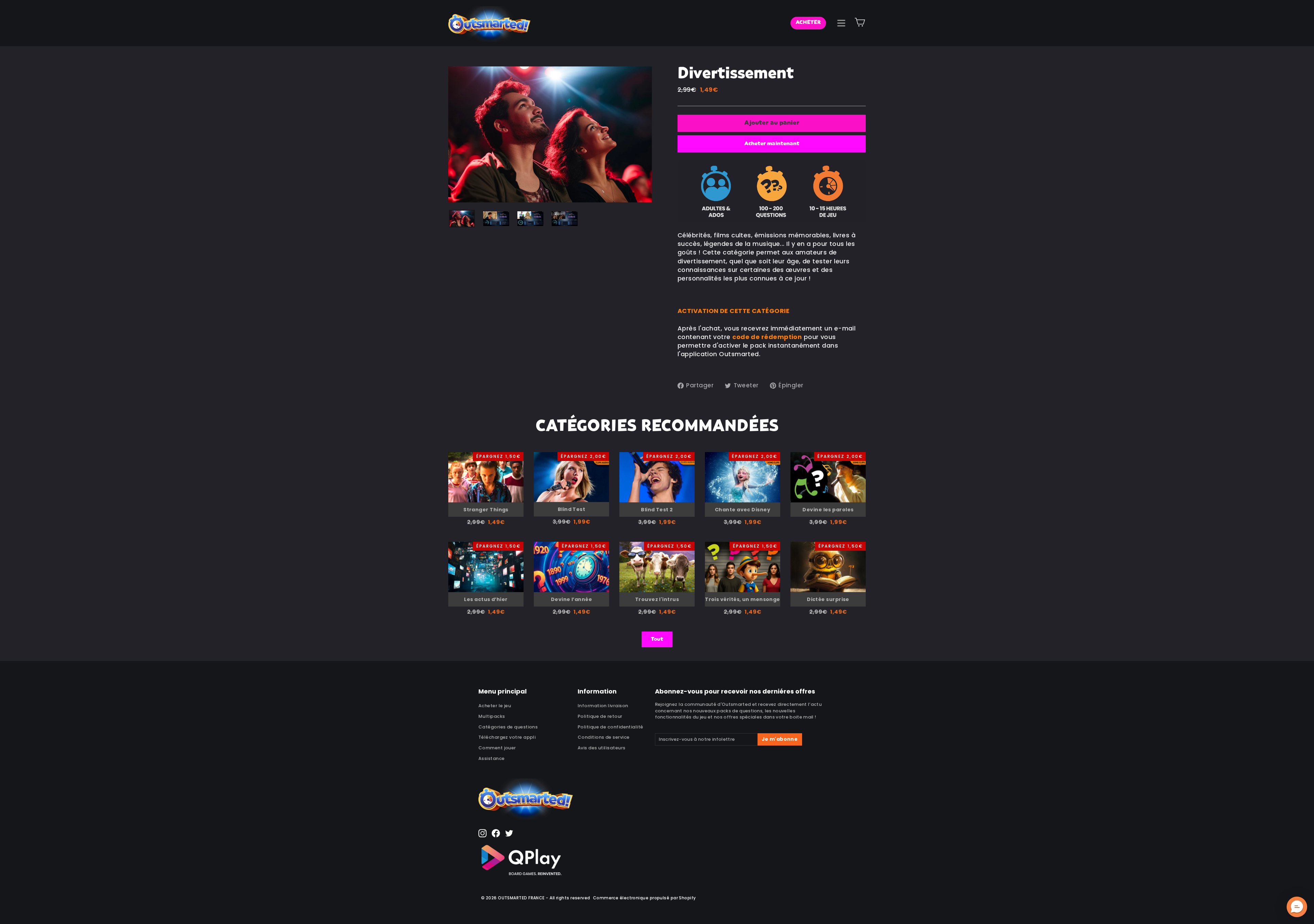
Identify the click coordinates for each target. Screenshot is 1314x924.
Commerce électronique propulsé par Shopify (644, 898)
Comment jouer (497, 748)
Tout (657, 639)
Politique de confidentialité (610, 727)
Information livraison (603, 705)
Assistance (491, 758)
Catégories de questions (508, 727)
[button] (1297, 907)
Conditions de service (603, 737)
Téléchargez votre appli (507, 737)
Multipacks (491, 716)
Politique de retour (600, 716)
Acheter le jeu (494, 705)
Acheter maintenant (771, 143)
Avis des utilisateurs (601, 748)
